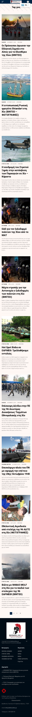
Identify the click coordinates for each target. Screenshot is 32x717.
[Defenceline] (16, 1)
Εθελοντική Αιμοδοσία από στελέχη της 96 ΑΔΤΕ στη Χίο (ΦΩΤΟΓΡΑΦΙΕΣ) (16, 529)
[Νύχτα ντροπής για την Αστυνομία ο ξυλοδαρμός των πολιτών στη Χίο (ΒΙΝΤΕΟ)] (16, 269)
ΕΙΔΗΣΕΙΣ (4, 42)
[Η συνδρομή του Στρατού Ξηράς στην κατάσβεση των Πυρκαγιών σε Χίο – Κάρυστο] (16, 149)
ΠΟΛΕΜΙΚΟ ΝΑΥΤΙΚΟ (6, 464)
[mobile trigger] (3, 2)
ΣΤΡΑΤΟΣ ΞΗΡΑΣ (5, 163)
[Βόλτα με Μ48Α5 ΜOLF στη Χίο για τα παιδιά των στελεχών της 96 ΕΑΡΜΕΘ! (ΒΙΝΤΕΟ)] (16, 567)
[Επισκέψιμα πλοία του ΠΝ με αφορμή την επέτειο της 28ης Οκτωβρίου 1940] (16, 449)
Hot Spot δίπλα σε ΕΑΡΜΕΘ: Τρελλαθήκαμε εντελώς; (15, 350)
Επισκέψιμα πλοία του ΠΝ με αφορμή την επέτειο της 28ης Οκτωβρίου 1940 (16, 470)
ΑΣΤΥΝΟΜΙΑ (4, 225)
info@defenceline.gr (11, 707)
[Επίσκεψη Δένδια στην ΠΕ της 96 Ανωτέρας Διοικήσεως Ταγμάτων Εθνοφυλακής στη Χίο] (16, 388)
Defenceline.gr (15, 641)
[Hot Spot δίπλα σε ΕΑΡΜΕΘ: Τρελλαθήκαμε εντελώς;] (16, 329)
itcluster (19, 643)
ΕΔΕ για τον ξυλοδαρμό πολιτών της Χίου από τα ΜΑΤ (15, 232)
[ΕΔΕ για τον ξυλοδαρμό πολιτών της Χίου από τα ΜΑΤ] (16, 211)
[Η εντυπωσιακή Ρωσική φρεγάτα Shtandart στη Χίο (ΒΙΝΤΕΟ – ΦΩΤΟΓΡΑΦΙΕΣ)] (16, 87)
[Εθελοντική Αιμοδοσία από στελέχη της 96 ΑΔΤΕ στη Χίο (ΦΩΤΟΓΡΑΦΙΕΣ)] (16, 508)
